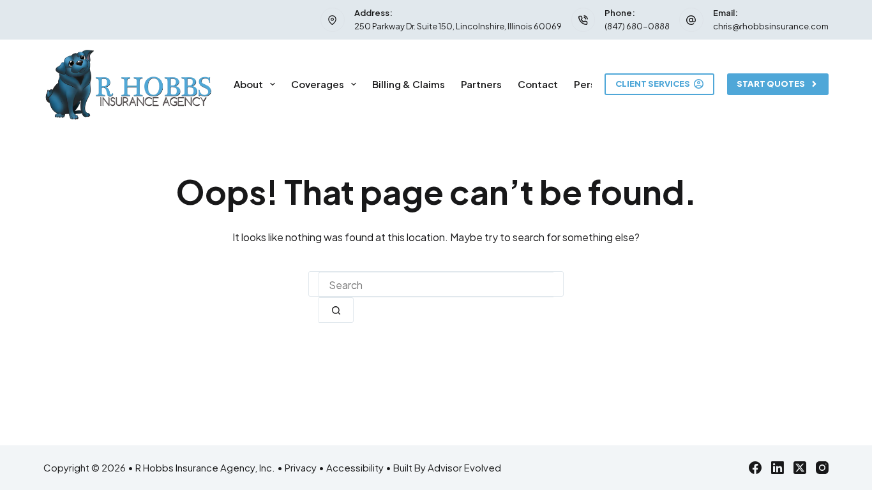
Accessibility (355, 467)
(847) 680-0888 (637, 26)
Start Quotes (771, 83)
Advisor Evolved (464, 467)
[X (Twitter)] (799, 467)
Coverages (317, 84)
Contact (538, 84)
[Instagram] (822, 467)
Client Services (652, 83)
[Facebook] (755, 467)
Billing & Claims (408, 84)
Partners (481, 84)
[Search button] (336, 310)
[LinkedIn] (777, 467)
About (248, 84)
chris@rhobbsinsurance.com (771, 26)
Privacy (301, 467)
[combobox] (436, 284)
